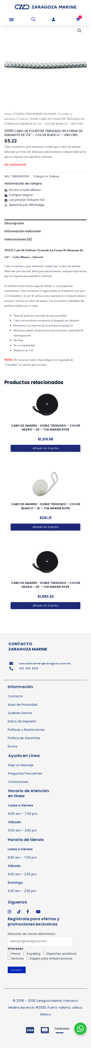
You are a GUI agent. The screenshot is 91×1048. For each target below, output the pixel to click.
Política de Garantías (24, 738)
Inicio (8, 114)
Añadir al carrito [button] (46, 448)
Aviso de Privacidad (22, 704)
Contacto (15, 696)
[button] (11, 19)
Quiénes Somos (20, 713)
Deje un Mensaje (21, 765)
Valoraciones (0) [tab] (18, 239)
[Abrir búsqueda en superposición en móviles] (33, 19)
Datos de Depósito (22, 721)
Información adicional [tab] (22, 231)
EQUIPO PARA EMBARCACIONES (35, 114)
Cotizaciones (18, 782)
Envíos (12, 746)
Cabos (23, 119)
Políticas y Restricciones (26, 729)
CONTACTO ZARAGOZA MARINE (27, 646)
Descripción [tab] (14, 223)
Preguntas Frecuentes (25, 773)
